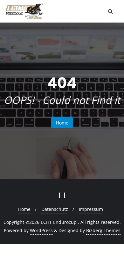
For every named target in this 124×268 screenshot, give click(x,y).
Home (62, 123)
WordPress (41, 230)
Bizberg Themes (103, 230)
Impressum (91, 209)
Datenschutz (54, 209)
